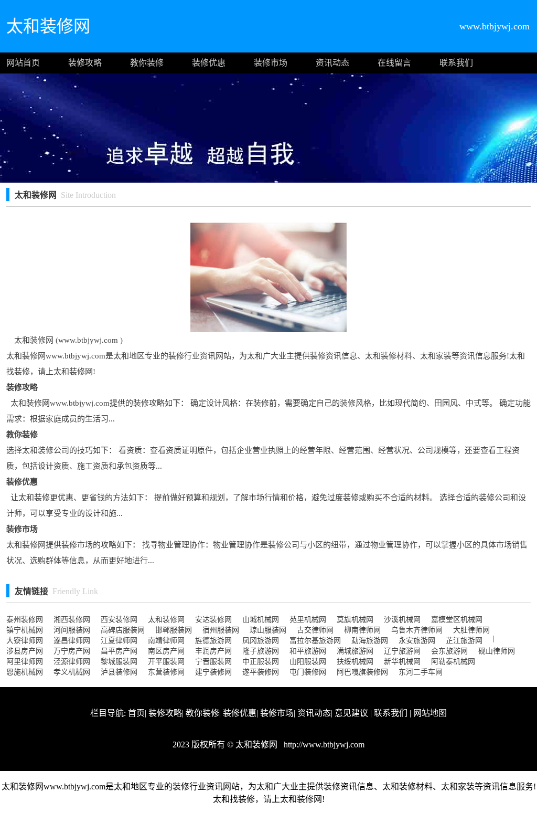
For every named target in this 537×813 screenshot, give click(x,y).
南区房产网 (166, 651)
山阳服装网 (307, 662)
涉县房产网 (24, 651)
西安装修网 (119, 620)
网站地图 (430, 713)
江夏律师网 (119, 641)
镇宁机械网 (24, 630)
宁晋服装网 (213, 662)
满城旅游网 (355, 651)
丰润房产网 (213, 651)
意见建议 (351, 713)
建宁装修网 (213, 672)
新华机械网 (402, 662)
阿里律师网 (24, 662)
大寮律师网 (24, 641)
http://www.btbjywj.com (323, 744)
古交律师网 (315, 630)
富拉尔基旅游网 (315, 641)
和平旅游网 (307, 651)
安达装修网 (213, 620)
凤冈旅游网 (260, 641)
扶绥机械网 (355, 662)
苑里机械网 (307, 620)
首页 (136, 713)
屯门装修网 (307, 672)
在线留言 (394, 62)
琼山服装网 (268, 630)
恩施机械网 (24, 672)
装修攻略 (85, 62)
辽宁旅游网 (402, 651)
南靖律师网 (166, 641)
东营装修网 (166, 672)
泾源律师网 (71, 662)
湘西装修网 (71, 620)
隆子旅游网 (260, 651)
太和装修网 (166, 620)
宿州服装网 (220, 630)
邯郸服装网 (173, 630)
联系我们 (456, 62)
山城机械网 (260, 620)
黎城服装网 (119, 662)
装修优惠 (208, 62)
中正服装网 (260, 662)
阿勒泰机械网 (453, 662)
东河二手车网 (421, 672)
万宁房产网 (71, 651)
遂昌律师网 (71, 641)
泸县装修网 (119, 672)
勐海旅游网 (369, 641)
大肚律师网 (471, 630)
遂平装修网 (260, 672)
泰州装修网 (24, 620)
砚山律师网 (496, 651)
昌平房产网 (119, 651)
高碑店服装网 (123, 630)
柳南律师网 (362, 630)
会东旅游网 (449, 651)
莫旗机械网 (355, 620)
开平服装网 (166, 662)
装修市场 (270, 62)
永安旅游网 (417, 641)
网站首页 (23, 62)
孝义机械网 (71, 672)
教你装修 (147, 62)
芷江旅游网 (464, 641)
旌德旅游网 (213, 641)
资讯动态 (332, 62)
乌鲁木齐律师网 (417, 630)
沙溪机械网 (402, 620)
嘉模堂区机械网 (456, 620)
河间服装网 (71, 630)
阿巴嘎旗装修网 (362, 672)
